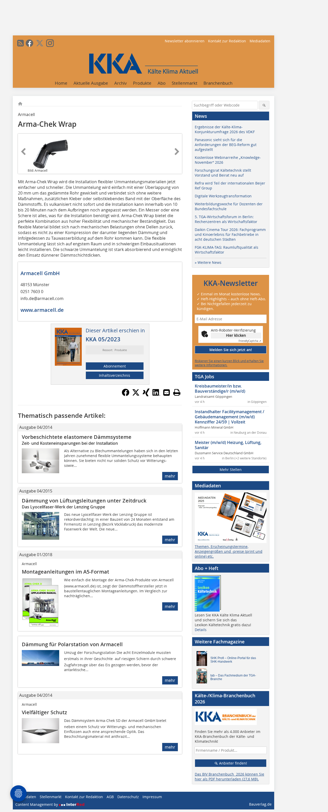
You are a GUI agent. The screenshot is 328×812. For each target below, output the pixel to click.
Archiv (120, 83)
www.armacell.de (42, 309)
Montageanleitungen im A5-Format (65, 571)
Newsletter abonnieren (184, 40)
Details (201, 629)
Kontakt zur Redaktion (227, 40)
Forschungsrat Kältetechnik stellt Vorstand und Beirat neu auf (223, 173)
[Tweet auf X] (136, 395)
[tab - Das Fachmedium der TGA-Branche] (203, 677)
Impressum (152, 796)
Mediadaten (260, 40)
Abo (162, 83)
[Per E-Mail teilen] (166, 392)
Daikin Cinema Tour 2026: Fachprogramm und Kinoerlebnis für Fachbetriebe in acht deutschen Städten (230, 234)
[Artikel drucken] (177, 392)
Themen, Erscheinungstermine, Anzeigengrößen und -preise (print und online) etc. (228, 551)
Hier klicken (236, 335)
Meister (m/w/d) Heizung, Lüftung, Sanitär (228, 445)
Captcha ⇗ (250, 341)
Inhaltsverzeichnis (114, 375)
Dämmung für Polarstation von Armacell (72, 644)
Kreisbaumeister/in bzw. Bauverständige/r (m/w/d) (220, 388)
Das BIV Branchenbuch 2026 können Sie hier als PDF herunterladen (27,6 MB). (229, 776)
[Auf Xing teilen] (146, 395)
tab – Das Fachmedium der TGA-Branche (233, 677)
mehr (170, 476)
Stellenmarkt (184, 83)
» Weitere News (208, 262)
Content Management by (37, 804)
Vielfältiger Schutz (44, 712)
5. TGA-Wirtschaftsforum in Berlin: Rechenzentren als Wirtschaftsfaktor (226, 219)
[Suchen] (264, 105)
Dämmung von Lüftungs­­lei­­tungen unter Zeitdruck (84, 500)
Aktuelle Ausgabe (91, 83)
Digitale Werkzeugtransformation (223, 196)
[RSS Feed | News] (20, 43)
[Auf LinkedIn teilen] (156, 395)
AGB (110, 796)
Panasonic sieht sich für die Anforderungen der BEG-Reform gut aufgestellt (226, 144)
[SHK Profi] (203, 660)
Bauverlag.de (260, 804)
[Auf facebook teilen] (125, 395)
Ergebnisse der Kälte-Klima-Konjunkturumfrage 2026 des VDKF (225, 129)
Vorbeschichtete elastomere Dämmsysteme (76, 436)
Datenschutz (128, 796)
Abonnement (115, 366)
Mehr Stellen (231, 469)
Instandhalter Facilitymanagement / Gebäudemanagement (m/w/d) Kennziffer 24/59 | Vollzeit (229, 417)
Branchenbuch (217, 83)
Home (61, 83)
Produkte (142, 83)
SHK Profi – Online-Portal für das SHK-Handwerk (233, 659)
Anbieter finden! (232, 763)
